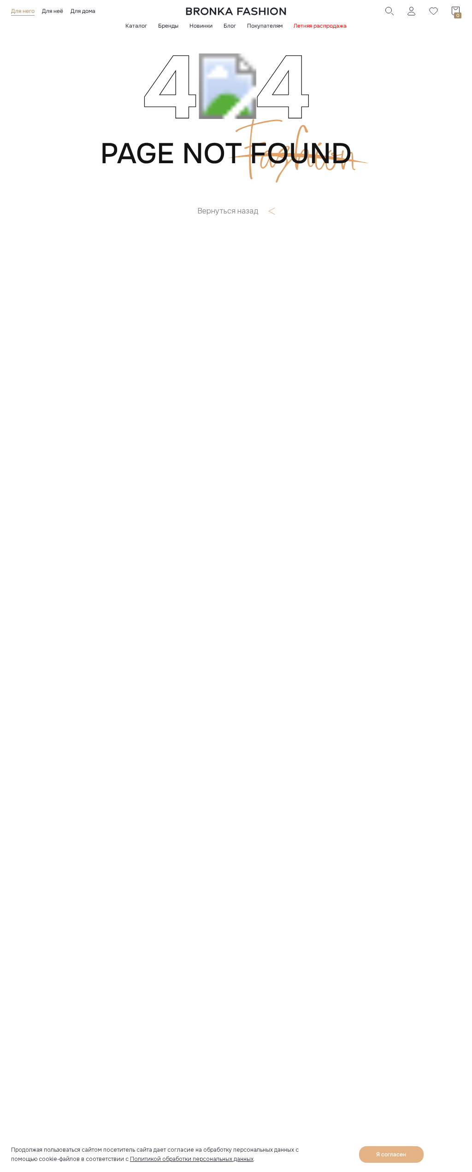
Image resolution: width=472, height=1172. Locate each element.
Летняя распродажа (320, 26)
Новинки (200, 26)
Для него (23, 11)
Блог (230, 26)
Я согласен (391, 1154)
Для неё (52, 11)
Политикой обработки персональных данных (192, 1159)
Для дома (83, 11)
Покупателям (265, 26)
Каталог (136, 26)
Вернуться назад (227, 211)
